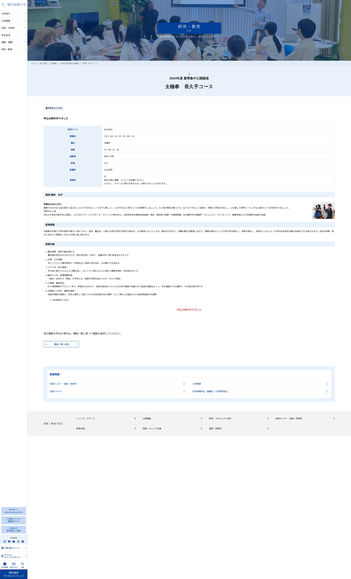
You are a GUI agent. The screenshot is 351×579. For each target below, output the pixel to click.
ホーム (34, 63)
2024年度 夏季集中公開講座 (69, 63)
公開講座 (54, 63)
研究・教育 (43, 63)
